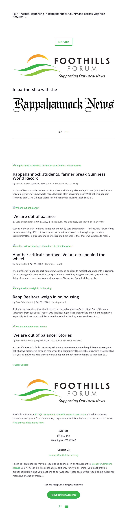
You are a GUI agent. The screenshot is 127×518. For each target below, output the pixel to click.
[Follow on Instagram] (66, 29)
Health (59, 263)
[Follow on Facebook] (60, 29)
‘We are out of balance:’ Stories (42, 335)
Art (65, 221)
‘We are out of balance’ (34, 216)
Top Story (73, 183)
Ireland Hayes (23, 183)
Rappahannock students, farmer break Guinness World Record (59, 176)
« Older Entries (20, 364)
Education (53, 183)
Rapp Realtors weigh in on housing (46, 297)
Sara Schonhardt (24, 221)
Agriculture (56, 221)
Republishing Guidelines (63, 494)
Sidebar (63, 183)
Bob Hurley (21, 263)
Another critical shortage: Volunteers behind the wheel (59, 256)
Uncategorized (58, 302)
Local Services (97, 221)
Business (72, 221)
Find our (17, 422)
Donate (63, 42)
